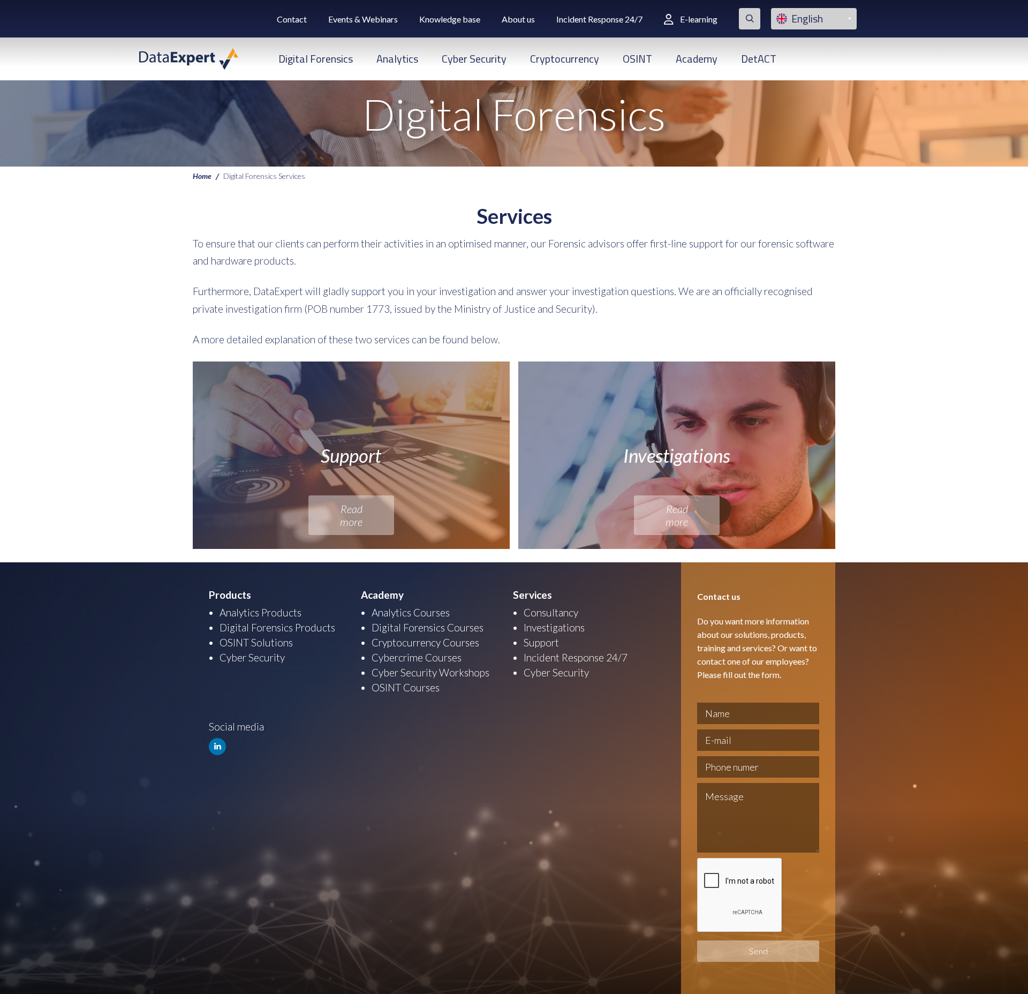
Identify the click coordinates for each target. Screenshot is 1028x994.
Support (541, 642)
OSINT (637, 58)
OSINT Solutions (256, 642)
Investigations (554, 627)
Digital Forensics (315, 58)
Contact (292, 19)
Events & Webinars (363, 19)
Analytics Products (260, 612)
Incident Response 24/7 (599, 19)
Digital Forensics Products (277, 627)
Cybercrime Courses (417, 657)
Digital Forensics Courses (427, 627)
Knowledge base (449, 19)
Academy (696, 58)
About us (518, 19)
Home (202, 175)
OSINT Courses (406, 687)
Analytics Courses (411, 612)
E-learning (698, 19)
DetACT (758, 58)
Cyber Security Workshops (430, 672)
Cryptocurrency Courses (425, 642)
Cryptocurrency (564, 58)
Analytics (397, 58)
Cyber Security (474, 58)
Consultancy (551, 612)
